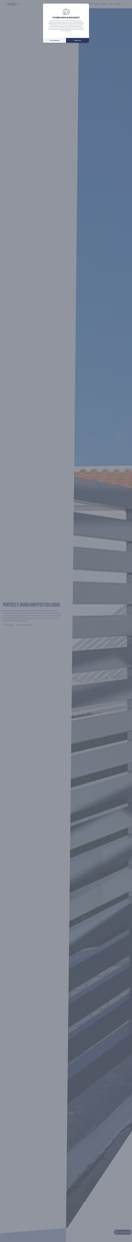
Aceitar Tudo (77, 40)
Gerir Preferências (54, 40)
